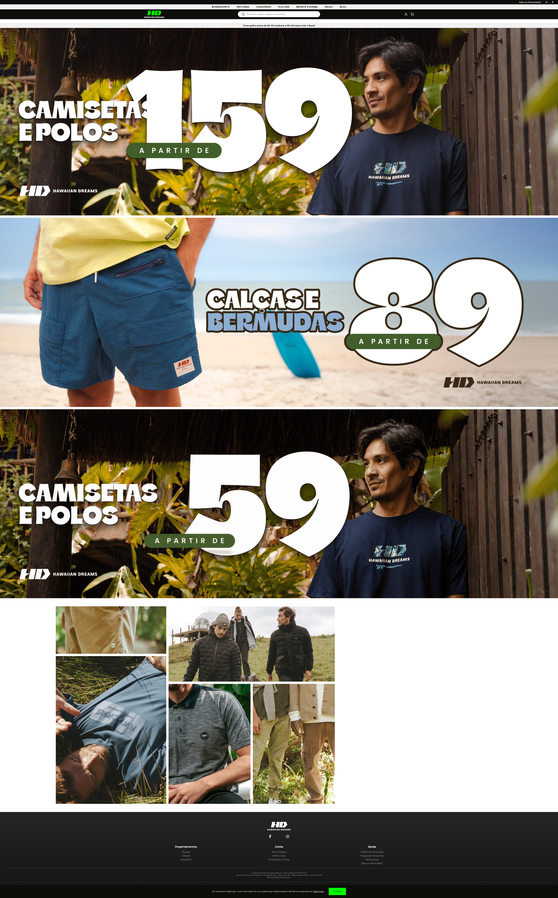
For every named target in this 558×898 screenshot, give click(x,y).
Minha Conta (279, 855)
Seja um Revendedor (372, 863)
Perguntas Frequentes (372, 855)
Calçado (186, 855)
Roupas (186, 852)
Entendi (337, 891)
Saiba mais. (318, 891)
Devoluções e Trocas (279, 859)
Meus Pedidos (279, 852)
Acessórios (186, 859)
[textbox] (281, 14)
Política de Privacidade (372, 852)
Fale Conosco (372, 859)
